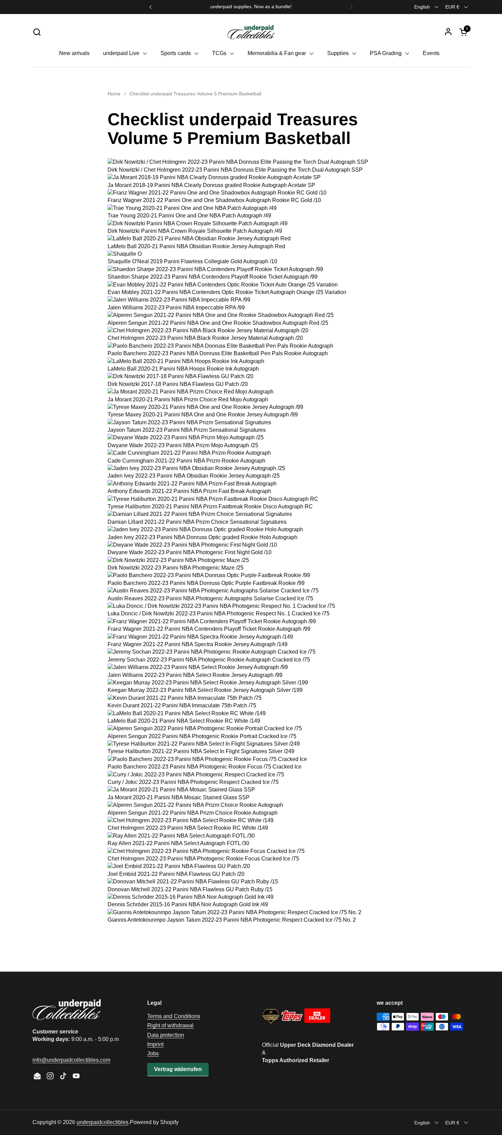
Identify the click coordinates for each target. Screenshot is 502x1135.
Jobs (153, 1053)
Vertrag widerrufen (178, 1069)
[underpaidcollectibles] (251, 31)
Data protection (165, 1035)
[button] (36, 32)
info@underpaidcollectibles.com (71, 1060)
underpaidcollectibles (102, 1122)
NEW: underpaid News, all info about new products (251, 6)
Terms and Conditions (173, 1016)
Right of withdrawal (170, 1025)
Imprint (155, 1044)
